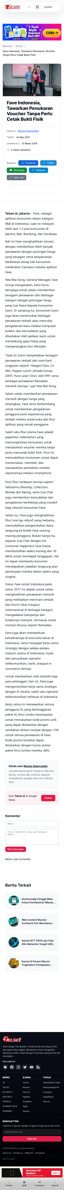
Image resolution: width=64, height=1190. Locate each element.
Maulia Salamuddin (28, 131)
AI (4, 1082)
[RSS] (38, 1067)
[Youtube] (31, 1067)
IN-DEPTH (7, 1092)
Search (46, 1101)
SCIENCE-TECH (10, 1106)
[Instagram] (18, 1067)
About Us (7, 1153)
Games (26, 1111)
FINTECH (7, 1101)
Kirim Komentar (16, 849)
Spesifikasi (48, 1097)
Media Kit (29, 1153)
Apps (25, 1106)
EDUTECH (7, 1097)
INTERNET (7, 1111)
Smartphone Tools (51, 1082)
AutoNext (27, 1101)
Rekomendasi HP (51, 1087)
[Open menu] (37, 7)
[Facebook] (11, 1067)
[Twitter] (25, 1067)
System (48, 6)
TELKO (19, 46)
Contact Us (18, 1153)
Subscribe (32, 1139)
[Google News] (5, 1067)
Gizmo (26, 1082)
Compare (47, 1092)
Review (26, 1087)
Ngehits (26, 1097)
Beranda (7, 46)
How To (26, 1092)
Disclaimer (40, 1153)
